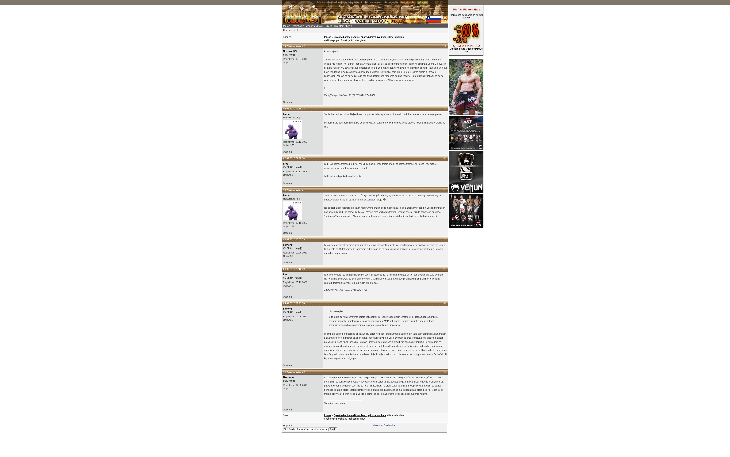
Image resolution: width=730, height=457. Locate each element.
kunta (286, 114)
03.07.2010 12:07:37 (294, 190)
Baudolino (289, 377)
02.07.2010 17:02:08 (294, 45)
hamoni (287, 244)
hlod (285, 163)
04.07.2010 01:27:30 (294, 303)
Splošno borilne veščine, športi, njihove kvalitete (360, 37)
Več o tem (422, 2)
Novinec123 (290, 51)
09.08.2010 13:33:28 (294, 372)
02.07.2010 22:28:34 (294, 158)
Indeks (286, 26)
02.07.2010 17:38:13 (294, 108)
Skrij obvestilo (407, 2)
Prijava (328, 26)
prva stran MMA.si (343, 26)
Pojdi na (287, 425)
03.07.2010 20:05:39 (294, 239)
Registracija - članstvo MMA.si (307, 26)
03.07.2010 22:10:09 (294, 269)
